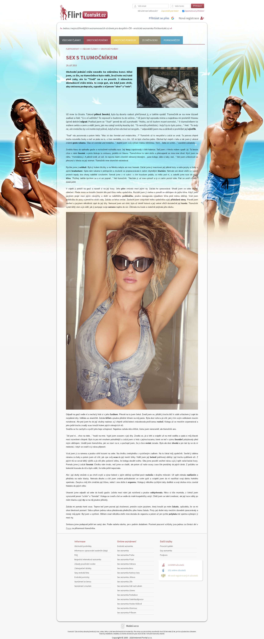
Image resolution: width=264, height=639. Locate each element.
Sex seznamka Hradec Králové (129, 603)
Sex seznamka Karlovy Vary (128, 572)
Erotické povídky (97, 40)
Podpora (163, 555)
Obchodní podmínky (83, 546)
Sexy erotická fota (81, 572)
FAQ (76, 555)
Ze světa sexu (150, 40)
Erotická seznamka (125, 546)
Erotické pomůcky (125, 40)
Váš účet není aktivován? (148, 11)
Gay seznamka (166, 550)
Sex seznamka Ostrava (126, 564)
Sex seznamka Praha (125, 555)
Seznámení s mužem (82, 586)
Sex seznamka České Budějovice (130, 599)
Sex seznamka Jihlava (126, 577)
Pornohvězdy (172, 40)
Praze (68, 528)
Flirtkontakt (72, 48)
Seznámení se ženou (82, 581)
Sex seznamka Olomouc (127, 608)
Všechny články (71, 40)
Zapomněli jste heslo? (170, 11)
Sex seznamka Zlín (124, 581)
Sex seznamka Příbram (126, 612)
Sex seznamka (123, 550)
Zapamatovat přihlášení (194, 11)
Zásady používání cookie (84, 564)
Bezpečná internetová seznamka (87, 559)
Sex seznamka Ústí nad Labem (129, 586)
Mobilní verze (132, 625)
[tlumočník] (132, 409)
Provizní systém (166, 546)
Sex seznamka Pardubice (127, 595)
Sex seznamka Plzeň (125, 559)
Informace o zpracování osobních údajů (91, 550)
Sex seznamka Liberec (126, 590)
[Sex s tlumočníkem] (167, 107)
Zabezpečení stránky (82, 568)
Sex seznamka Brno (125, 568)
